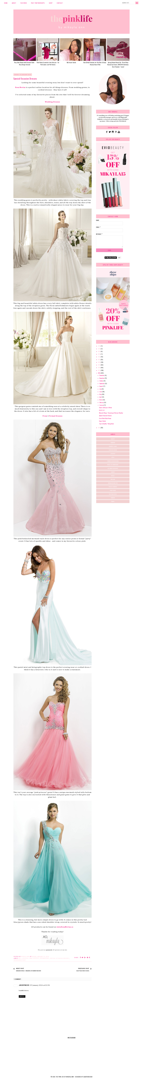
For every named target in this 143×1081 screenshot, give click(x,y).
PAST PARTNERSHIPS (38, 3)
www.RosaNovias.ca (65, 927)
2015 (99, 428)
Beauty (113, 439)
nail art (113, 479)
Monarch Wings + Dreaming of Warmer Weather (111, 413)
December (102, 375)
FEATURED (23, 3)
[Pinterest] (116, 133)
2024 (99, 351)
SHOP (51, 3)
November (102, 378)
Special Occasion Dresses (105, 415)
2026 (99, 346)
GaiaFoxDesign (87, 1077)
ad (20, 958)
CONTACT (60, 3)
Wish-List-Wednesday (112, 465)
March (101, 400)
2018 (99, 367)
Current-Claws (113, 446)
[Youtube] (119, 133)
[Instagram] (113, 133)
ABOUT (14, 3)
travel (113, 501)
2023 (99, 354)
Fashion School (113, 450)
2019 (99, 365)
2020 (99, 362)
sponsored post (20, 960)
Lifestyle (25, 958)
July (100, 389)
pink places (113, 490)
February (101, 402)
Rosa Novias (20, 87)
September (102, 383)
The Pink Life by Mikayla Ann (65, 1077)
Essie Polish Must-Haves (105, 418)
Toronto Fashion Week (113, 461)
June (100, 392)
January (101, 405)
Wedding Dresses (52, 102)
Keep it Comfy (102, 421)
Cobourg (113, 442)
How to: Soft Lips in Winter (105, 407)
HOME (6, 3)
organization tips (113, 483)
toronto (113, 498)
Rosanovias (44, 958)
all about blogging (113, 468)
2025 (99, 349)
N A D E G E (102, 410)
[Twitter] (109, 133)
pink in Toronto (113, 487)
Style (112, 457)
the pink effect (113, 494)
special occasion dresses (59, 958)
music (113, 476)
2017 (99, 370)
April (100, 397)
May (100, 394)
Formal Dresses (55, 416)
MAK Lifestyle (34, 958)
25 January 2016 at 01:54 (40, 985)
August (101, 386)
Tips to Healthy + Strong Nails (106, 424)
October (101, 381)
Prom (45, 416)
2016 (99, 373)
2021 (99, 359)
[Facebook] (106, 133)
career (113, 472)
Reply (22, 996)
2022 (99, 357)
